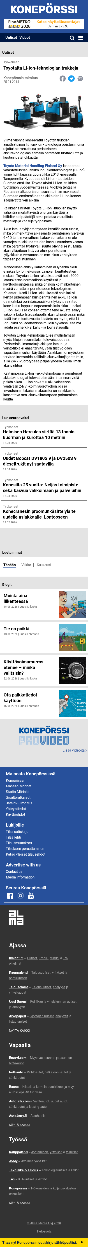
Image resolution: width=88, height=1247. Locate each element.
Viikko (26, 565)
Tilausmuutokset (19, 843)
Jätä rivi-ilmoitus (19, 803)
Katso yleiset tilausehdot (25, 854)
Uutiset (11, 37)
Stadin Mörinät (17, 792)
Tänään (9, 564)
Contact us (14, 871)
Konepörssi (15, 780)
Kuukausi (44, 565)
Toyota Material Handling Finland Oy (32, 165)
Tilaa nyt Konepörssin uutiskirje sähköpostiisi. (39, 1242)
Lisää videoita (75, 750)
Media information (20, 877)
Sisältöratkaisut (18, 797)
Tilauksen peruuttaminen (25, 849)
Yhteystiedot (16, 809)
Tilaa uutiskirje (17, 832)
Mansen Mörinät (18, 786)
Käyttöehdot (15, 814)
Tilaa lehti (13, 837)
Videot (24, 37)
